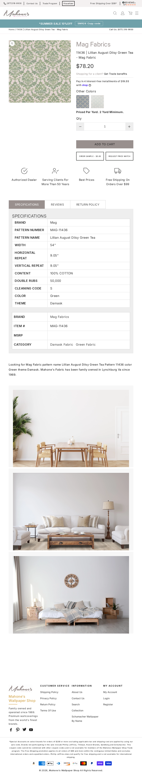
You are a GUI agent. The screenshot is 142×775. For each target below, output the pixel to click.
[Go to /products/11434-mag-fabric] (82, 107)
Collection (77, 710)
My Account (110, 692)
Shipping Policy (49, 692)
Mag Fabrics (59, 317)
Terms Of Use (48, 710)
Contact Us (32, 3)
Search (76, 704)
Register (108, 704)
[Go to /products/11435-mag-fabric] (97, 107)
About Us (77, 692)
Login (106, 698)
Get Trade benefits (115, 73)
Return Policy (47, 704)
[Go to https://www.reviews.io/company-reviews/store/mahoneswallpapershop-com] (130, 3)
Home (11, 29)
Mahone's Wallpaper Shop (64, 770)
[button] (135, 13)
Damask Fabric (62, 344)
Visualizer (68, 3)
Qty (79, 118)
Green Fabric (86, 344)
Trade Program (50, 3)
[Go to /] (16, 13)
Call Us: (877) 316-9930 (121, 29)
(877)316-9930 (14, 3)
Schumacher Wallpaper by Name (85, 718)
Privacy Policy (48, 698)
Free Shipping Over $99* (103, 3)
